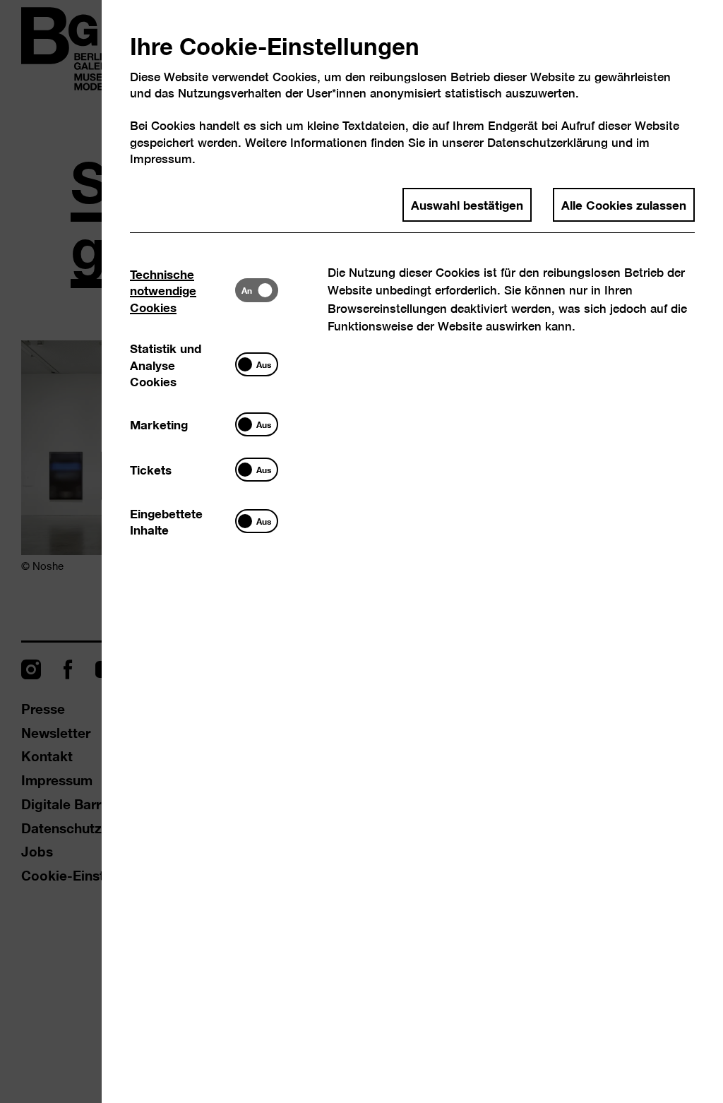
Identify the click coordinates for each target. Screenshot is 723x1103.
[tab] (182, 289)
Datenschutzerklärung (547, 142)
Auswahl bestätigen (467, 204)
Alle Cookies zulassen (623, 204)
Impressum (161, 158)
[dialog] (361, 551)
